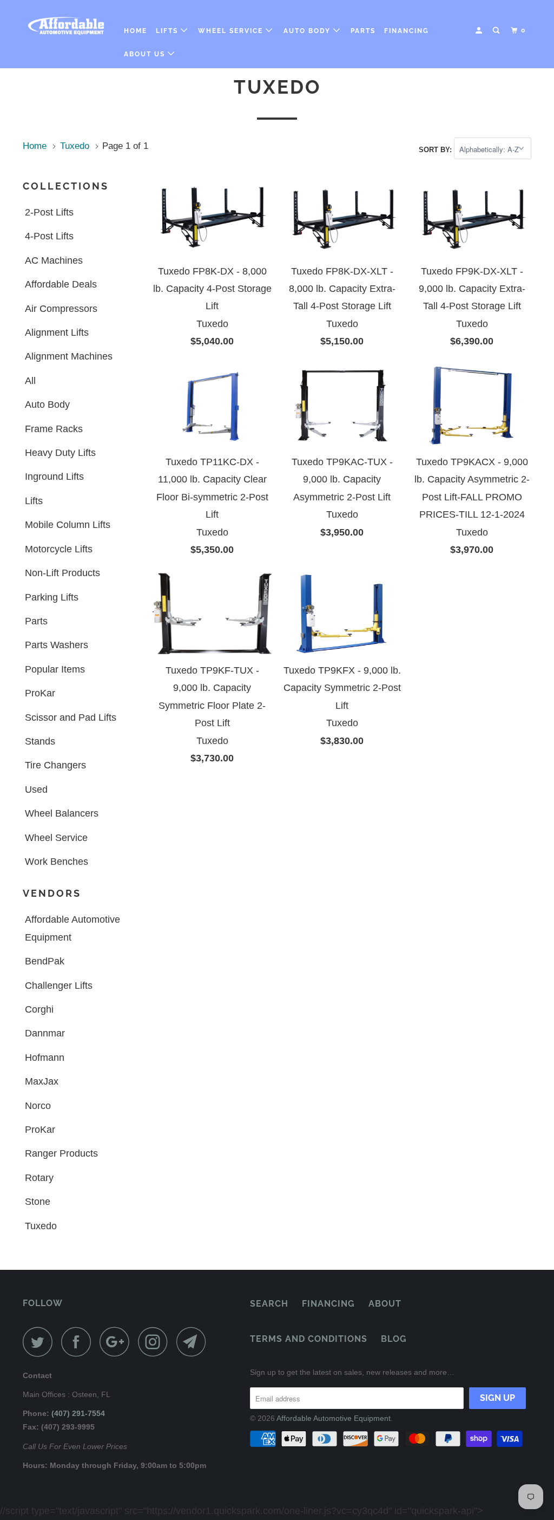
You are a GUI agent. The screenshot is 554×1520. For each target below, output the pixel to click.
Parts (363, 31)
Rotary (39, 1177)
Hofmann (44, 1057)
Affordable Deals (61, 284)
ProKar (40, 693)
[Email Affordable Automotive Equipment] (194, 1341)
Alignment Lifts (57, 332)
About (384, 1304)
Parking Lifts (51, 597)
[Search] (497, 31)
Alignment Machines (69, 356)
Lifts (168, 31)
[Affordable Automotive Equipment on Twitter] (40, 1341)
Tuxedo (41, 1226)
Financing (406, 31)
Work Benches (56, 861)
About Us (146, 54)
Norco (38, 1105)
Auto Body (308, 31)
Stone (37, 1201)
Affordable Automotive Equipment (72, 928)
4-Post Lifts (49, 236)
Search (269, 1304)
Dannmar (45, 1033)
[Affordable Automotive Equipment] (66, 26)
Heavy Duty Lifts (60, 452)
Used (36, 789)
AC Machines (54, 260)
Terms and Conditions (308, 1339)
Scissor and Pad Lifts (70, 717)
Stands (40, 741)
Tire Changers (55, 765)
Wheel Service (232, 31)
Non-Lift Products (62, 572)
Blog (394, 1339)
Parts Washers (56, 645)
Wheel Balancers (61, 813)
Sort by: (436, 150)
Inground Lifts (54, 476)
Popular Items (55, 669)
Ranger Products (61, 1153)
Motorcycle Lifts (59, 549)
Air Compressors (61, 308)
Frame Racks (54, 428)
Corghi (39, 1009)
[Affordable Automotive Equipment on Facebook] (79, 1341)
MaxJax (41, 1081)
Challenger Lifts (59, 985)
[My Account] (479, 31)
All (30, 380)
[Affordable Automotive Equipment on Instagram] (156, 1341)
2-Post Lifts (49, 212)
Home (135, 31)
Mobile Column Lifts (67, 524)
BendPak (44, 961)
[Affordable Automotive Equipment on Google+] (117, 1341)
